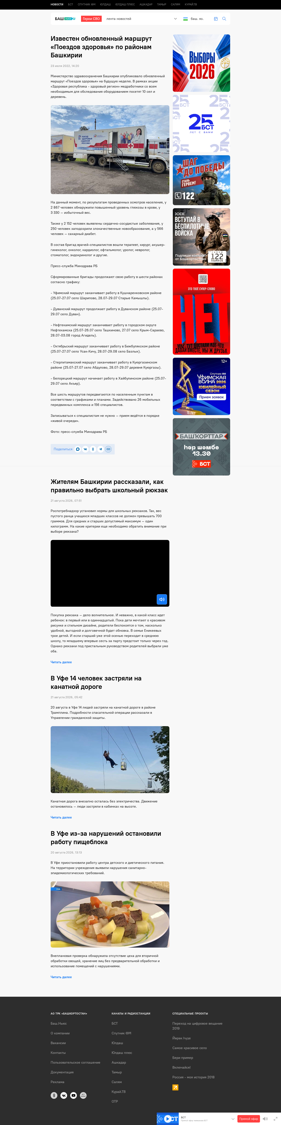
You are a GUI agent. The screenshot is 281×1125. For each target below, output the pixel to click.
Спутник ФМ (86, 4)
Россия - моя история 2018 (193, 1077)
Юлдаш (105, 4)
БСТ (70, 4)
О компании (60, 1033)
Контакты (58, 1053)
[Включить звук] (162, 599)
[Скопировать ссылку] (108, 449)
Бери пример (182, 1058)
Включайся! (181, 1067)
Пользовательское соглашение (75, 1062)
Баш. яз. (197, 19)
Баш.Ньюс (59, 1023)
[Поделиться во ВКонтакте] (85, 449)
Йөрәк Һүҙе (181, 1038)
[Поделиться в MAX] (77, 449)
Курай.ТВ (191, 4)
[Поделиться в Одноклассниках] (93, 449)
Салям (175, 4)
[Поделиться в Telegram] (100, 449)
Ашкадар (146, 4)
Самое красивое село (189, 1048)
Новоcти (57, 4)
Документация (62, 1072)
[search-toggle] (224, 19)
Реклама (57, 1082)
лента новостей (118, 19)
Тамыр (161, 4)
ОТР (115, 1101)
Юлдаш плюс (125, 4)
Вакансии (58, 1043)
